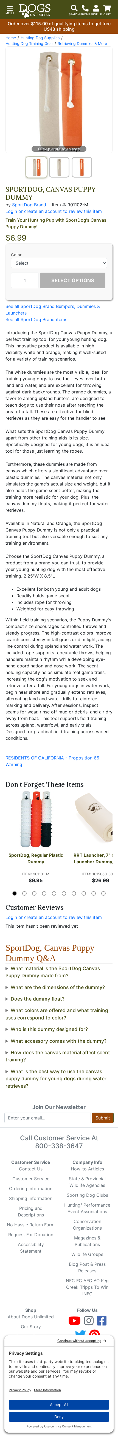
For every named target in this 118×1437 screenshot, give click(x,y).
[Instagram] (88, 1323)
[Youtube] (74, 1323)
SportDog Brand (29, 204)
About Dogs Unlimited (31, 1316)
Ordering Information (30, 1188)
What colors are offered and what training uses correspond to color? (56, 1013)
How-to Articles (87, 1169)
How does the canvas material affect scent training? (57, 1056)
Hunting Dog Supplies (40, 37)
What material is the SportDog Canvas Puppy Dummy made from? (52, 971)
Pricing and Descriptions (31, 1211)
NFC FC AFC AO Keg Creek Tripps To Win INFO (87, 1287)
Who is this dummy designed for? (49, 1029)
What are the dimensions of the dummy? (58, 987)
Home (10, 37)
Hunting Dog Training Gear (29, 43)
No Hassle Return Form (31, 1224)
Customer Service (30, 1178)
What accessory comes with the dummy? (58, 1041)
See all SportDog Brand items (36, 319)
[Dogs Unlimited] (34, 11)
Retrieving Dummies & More (82, 43)
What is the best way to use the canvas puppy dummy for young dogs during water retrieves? (55, 1079)
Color (16, 254)
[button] (9, 10)
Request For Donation (30, 1234)
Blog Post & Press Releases (87, 1267)
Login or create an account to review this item (53, 917)
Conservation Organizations (87, 1225)
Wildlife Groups (87, 1254)
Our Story (31, 1326)
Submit (102, 1118)
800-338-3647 (59, 1146)
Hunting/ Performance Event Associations (87, 1208)
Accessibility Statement (31, 1248)
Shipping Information (30, 1198)
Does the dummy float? (37, 999)
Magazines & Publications (87, 1241)
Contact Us (31, 1169)
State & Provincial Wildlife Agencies (87, 1182)
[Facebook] (101, 1323)
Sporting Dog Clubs (87, 1195)
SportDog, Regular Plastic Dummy (36, 858)
